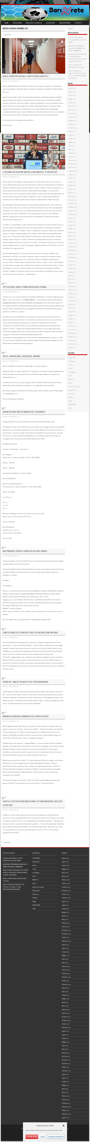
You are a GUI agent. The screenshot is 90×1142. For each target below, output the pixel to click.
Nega (43, 1137)
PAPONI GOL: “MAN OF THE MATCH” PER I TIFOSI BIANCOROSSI (25, 681)
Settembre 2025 (72, 128)
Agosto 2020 (72, 347)
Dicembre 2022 (72, 247)
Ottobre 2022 (72, 254)
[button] (64, 1126)
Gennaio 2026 (72, 113)
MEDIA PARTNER (64, 23)
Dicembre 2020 (72, 333)
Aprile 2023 (71, 232)
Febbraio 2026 (72, 110)
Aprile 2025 (71, 146)
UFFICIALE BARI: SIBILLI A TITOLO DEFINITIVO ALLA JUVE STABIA (77, 40)
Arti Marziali (71, 361)
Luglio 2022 (71, 265)
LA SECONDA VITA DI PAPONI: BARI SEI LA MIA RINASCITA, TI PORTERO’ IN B (30, 172)
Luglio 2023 (71, 221)
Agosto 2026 (72, 88)
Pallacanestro (72, 390)
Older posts (6, 34)
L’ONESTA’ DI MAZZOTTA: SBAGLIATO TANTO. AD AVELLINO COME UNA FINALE (30, 632)
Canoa (70, 368)
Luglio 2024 (71, 178)
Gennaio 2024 (72, 200)
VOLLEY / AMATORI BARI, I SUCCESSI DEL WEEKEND (21, 356)
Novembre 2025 (72, 120)
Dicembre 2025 (72, 117)
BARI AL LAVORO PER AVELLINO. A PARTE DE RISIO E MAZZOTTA (25, 76)
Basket (70, 365)
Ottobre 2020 (72, 340)
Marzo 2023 (71, 236)
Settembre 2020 (73, 344)
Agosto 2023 (72, 218)
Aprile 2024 (71, 189)
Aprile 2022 (71, 275)
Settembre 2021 (72, 301)
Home (6, 23)
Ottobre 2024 (72, 167)
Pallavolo (70, 397)
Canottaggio (71, 372)
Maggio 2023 (72, 228)
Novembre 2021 (72, 293)
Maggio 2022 (72, 272)
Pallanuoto (71, 394)
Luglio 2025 (71, 135)
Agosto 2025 (72, 131)
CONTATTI (78, 23)
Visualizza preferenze (56, 1137)
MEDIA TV (71, 379)
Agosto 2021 (72, 304)
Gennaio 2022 (72, 286)
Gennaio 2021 (72, 329)
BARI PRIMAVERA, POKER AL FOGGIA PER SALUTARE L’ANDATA (25, 551)
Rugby (70, 401)
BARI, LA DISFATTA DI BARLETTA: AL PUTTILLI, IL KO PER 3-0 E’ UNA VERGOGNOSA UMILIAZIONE (13, 887)
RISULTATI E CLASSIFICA (34, 23)
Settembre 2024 (72, 171)
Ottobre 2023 (72, 210)
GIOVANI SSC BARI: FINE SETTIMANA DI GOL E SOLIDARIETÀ (24, 411)
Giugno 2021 (72, 311)
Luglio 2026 (71, 92)
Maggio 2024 (72, 185)
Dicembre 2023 (72, 203)
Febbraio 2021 (72, 326)
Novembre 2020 (73, 337)
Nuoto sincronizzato (74, 386)
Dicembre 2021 (72, 290)
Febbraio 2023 (72, 239)
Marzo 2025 (71, 149)
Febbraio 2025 (72, 153)
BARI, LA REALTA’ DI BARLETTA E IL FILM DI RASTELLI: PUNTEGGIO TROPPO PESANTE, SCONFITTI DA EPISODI (15, 872)
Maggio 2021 (72, 315)
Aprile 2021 (71, 319)
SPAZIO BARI (17, 23)
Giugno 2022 (72, 268)
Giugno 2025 (72, 139)
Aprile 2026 (71, 102)
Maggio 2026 (72, 99)
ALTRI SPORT (50, 23)
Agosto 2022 (72, 261)
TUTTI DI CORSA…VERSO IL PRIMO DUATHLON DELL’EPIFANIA (24, 287)
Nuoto (70, 383)
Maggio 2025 (72, 142)
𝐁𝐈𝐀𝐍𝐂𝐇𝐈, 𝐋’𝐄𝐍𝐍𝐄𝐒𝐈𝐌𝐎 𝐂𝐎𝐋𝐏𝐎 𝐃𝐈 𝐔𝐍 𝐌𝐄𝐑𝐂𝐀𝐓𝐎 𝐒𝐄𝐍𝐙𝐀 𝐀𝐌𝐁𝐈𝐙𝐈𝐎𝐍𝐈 (76, 48)
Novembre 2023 (72, 207)
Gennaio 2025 (72, 157)
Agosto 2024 (72, 174)
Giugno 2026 (72, 95)
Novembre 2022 (72, 250)
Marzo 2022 (71, 279)
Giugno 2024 (72, 182)
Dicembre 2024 (72, 160)
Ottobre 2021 (72, 297)
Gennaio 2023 (72, 243)
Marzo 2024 (71, 192)
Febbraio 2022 (72, 283)
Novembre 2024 (72, 164)
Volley (70, 408)
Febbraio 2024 (72, 196)
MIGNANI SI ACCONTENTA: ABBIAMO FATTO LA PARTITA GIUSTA (26, 716)
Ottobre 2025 (72, 124)
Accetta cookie (32, 1137)
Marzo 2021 (71, 322)
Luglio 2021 (71, 308)
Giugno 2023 (72, 225)
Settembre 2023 (72, 214)
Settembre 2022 (72, 257)
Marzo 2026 (71, 106)
